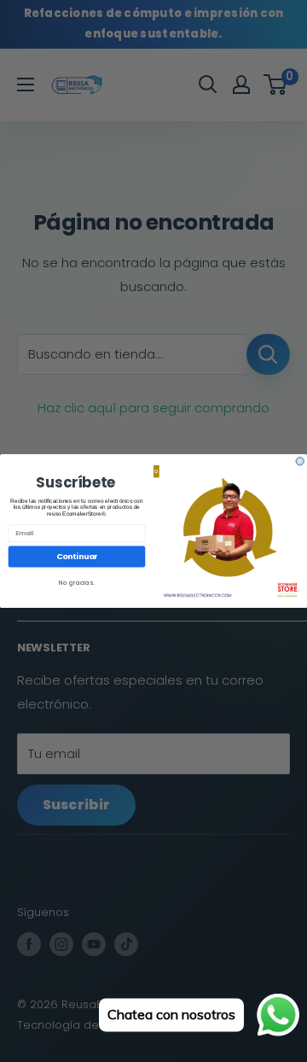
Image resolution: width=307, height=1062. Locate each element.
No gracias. (77, 582)
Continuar (77, 557)
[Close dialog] (300, 461)
